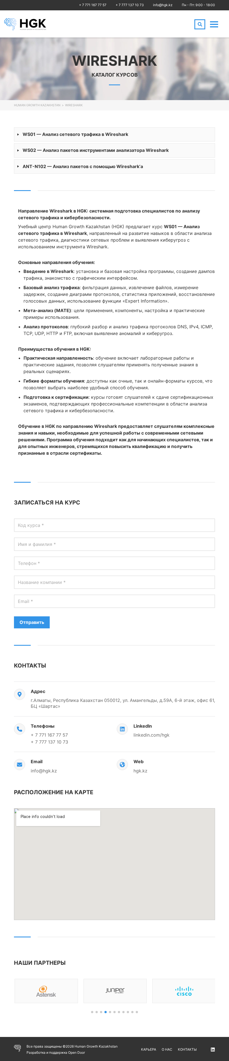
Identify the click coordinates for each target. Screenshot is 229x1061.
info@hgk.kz (163, 5)
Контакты (187, 1049)
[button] (92, 1012)
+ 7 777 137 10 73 (130, 5)
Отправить (32, 622)
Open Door (76, 1052)
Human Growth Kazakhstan (37, 105)
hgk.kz (140, 771)
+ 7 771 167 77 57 (92, 5)
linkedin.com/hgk (151, 735)
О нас (167, 1049)
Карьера (148, 1049)
